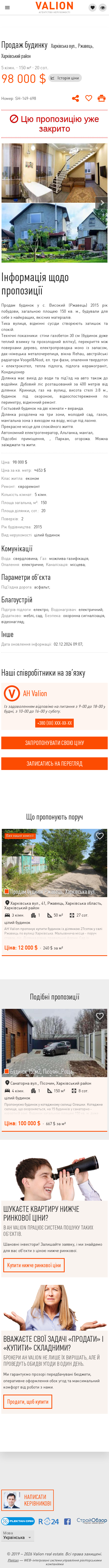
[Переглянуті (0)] (103, 8)
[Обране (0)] (92, 8)
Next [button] (101, 203)
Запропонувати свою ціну (54, 743)
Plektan (13, 1560)
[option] (54, 203)
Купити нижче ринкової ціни (34, 1265)
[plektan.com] (18, 1523)
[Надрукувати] (101, 98)
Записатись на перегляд (54, 763)
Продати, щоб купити (27, 1401)
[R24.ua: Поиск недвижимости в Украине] (49, 1523)
